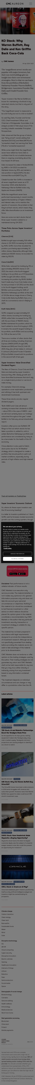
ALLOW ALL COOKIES (17, 558)
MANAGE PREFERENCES (17, 553)
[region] (17, 542)
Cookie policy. (7, 548)
